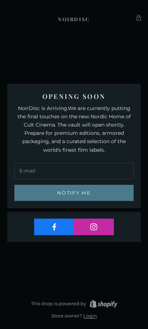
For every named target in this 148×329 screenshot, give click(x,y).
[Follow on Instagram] (93, 227)
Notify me (74, 193)
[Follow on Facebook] (54, 227)
